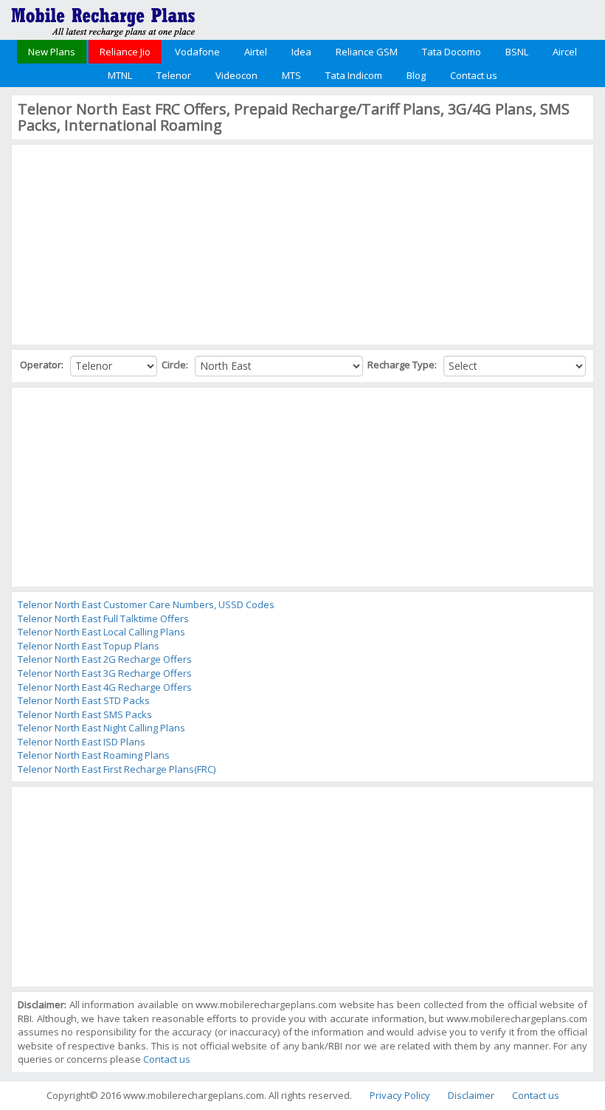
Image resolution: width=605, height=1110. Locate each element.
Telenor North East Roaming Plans (94, 755)
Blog (416, 75)
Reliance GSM (367, 51)
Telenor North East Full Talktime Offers (103, 618)
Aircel (565, 51)
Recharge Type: (403, 364)
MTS (291, 75)
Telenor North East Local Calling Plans (101, 631)
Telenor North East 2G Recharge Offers (105, 659)
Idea (301, 51)
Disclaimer (471, 1095)
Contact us (473, 75)
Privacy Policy (400, 1095)
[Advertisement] (128, 243)
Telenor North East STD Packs (84, 700)
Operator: (43, 364)
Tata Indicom (353, 75)
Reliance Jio (125, 51)
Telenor (173, 75)
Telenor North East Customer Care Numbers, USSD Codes (146, 604)
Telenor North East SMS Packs (85, 714)
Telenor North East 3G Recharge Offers (105, 673)
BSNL (516, 51)
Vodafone (197, 51)
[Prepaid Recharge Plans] (103, 18)
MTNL (120, 75)
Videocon (236, 75)
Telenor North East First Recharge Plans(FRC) (116, 769)
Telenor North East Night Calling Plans (101, 727)
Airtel (255, 51)
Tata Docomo (451, 51)
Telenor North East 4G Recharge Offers (105, 687)
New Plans (51, 51)
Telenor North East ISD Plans (81, 741)
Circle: (176, 364)
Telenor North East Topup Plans (88, 645)
